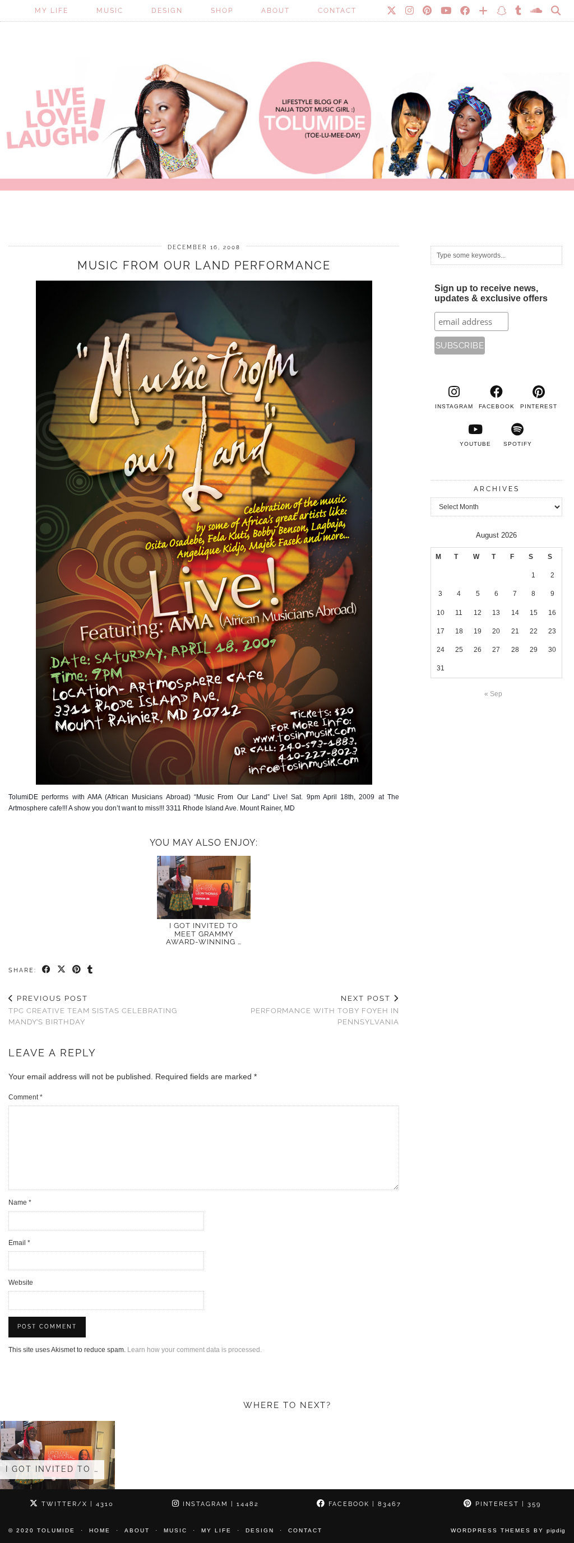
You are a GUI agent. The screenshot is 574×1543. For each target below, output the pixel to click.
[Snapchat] (502, 10)
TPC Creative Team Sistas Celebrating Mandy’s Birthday (92, 1010)
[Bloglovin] (484, 10)
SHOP (222, 11)
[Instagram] (410, 10)
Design (167, 11)
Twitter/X (76, 1504)
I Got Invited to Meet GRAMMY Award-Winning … (204, 933)
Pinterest (507, 1504)
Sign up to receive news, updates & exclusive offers (491, 293)
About (275, 11)
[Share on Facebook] (47, 970)
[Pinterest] (428, 10)
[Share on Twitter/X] (62, 970)
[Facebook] (465, 10)
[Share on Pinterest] (77, 970)
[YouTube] (446, 10)
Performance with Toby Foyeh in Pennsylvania (325, 1010)
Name (19, 1202)
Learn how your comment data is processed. (194, 1350)
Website (20, 1282)
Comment (25, 1097)
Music (109, 11)
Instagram (219, 1504)
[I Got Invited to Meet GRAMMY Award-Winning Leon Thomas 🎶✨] (204, 888)
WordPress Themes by (508, 1530)
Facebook (363, 1504)
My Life (51, 11)
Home (99, 1530)
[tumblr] (518, 10)
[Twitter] (392, 10)
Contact (337, 11)
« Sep (493, 694)
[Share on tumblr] (90, 970)
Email (19, 1243)
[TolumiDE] (287, 109)
